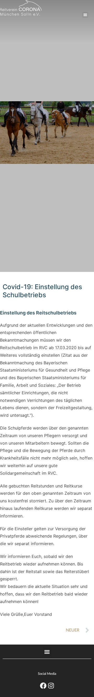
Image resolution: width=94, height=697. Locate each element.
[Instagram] (51, 686)
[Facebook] (43, 686)
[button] (85, 15)
